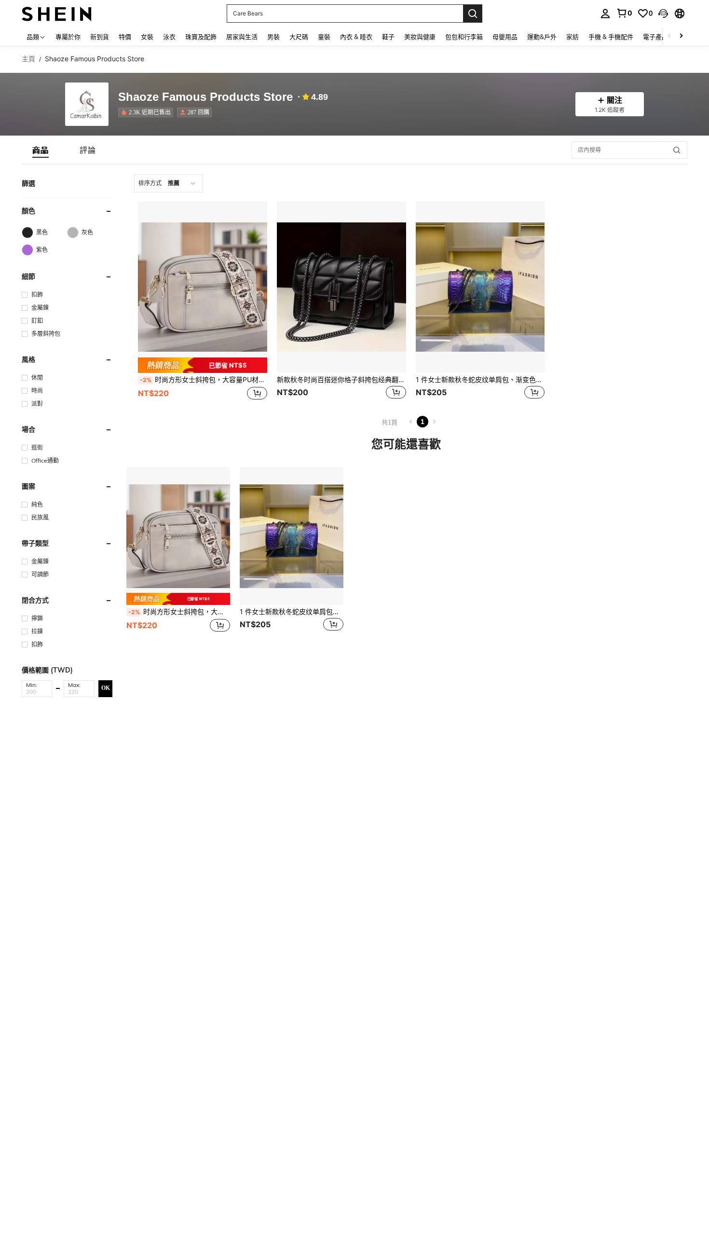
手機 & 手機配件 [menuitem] (610, 37)
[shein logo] (57, 13)
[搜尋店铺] (676, 150)
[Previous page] (411, 421)
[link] (624, 13)
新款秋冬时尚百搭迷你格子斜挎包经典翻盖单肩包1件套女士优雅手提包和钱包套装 (341, 380)
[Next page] (434, 421)
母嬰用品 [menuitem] (505, 37)
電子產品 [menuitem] (655, 37)
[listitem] (147, 112)
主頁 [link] (28, 59)
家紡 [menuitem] (572, 37)
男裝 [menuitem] (273, 37)
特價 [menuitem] (125, 37)
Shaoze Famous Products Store (205, 97)
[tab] (40, 150)
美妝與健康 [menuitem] (420, 37)
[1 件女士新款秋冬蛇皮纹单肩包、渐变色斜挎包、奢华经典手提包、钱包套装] (480, 287)
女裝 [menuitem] (147, 37)
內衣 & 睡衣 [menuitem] (356, 37)
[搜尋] (472, 13)
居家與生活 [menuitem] (242, 37)
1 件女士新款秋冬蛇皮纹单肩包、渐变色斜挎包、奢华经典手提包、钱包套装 (480, 380)
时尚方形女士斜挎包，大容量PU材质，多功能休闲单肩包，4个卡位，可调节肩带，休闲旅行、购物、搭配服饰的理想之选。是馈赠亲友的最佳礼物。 (203, 380)
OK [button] (105, 688)
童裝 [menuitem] (324, 37)
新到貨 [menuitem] (99, 37)
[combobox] (169, 183)
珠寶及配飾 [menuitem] (201, 37)
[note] (202, 364)
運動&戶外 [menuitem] (542, 37)
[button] (663, 13)
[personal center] (605, 13)
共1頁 (389, 422)
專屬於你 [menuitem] (68, 37)
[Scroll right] (681, 36)
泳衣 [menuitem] (169, 37)
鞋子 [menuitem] (388, 37)
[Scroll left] (669, 36)
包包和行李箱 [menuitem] (464, 37)
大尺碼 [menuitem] (298, 37)
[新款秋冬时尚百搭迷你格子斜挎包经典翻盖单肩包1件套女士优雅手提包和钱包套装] (341, 287)
